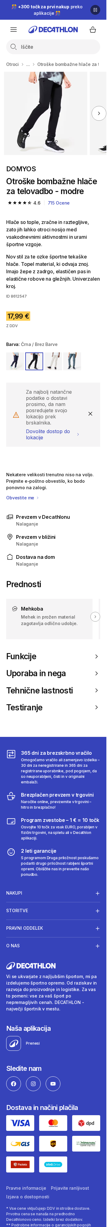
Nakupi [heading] (14, 893)
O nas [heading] (13, 945)
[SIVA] (53, 361)
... (28, 64)
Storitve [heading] (17, 910)
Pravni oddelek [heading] (24, 928)
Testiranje (24, 707)
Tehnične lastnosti (39, 690)
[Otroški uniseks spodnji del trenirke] (45, 113)
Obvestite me (20, 497)
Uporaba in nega (36, 673)
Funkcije (21, 656)
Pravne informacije (26, 1188)
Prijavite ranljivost (70, 1188)
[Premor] (95, 10)
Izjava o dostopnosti (27, 1196)
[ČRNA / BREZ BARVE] (34, 361)
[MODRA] (15, 361)
